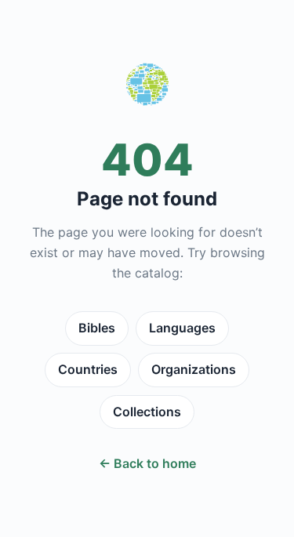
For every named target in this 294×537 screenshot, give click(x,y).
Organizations (193, 369)
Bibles (96, 328)
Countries (88, 369)
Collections (147, 411)
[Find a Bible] (147, 88)
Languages (182, 328)
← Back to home (147, 463)
